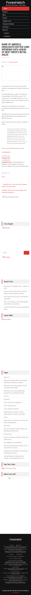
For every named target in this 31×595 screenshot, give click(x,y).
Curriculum (6, 27)
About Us (5, 30)
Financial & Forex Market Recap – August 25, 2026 (16, 287)
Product (5, 18)
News (4, 15)
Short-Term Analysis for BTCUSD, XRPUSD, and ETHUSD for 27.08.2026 (16, 303)
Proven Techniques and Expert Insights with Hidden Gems (16, 438)
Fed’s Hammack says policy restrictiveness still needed (16, 298)
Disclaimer (7, 36)
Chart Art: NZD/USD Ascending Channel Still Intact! (16, 308)
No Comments (13, 62)
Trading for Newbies (8, 24)
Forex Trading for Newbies (11, 409)
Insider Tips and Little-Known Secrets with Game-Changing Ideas (16, 421)
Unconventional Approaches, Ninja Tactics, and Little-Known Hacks (16, 447)
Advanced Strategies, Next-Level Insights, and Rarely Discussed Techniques (15, 381)
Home (5, 417)
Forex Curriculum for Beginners (13, 402)
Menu (5, 8)
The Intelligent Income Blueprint (13, 442)
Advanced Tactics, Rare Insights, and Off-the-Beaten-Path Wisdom (15, 386)
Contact (6, 33)
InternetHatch (15, 592)
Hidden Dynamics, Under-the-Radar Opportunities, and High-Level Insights (14, 413)
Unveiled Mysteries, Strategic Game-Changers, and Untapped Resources (14, 457)
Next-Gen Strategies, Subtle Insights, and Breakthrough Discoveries (15, 430)
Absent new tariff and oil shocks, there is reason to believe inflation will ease (15, 292)
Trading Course (7, 21)
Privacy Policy (8, 434)
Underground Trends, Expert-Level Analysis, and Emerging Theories (16, 452)
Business (5, 12)
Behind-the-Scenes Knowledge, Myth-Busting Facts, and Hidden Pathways (14, 392)
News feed (7, 425)
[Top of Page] (26, 591)
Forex (3, 176)
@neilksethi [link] (7, 152)
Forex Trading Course (10, 405)
